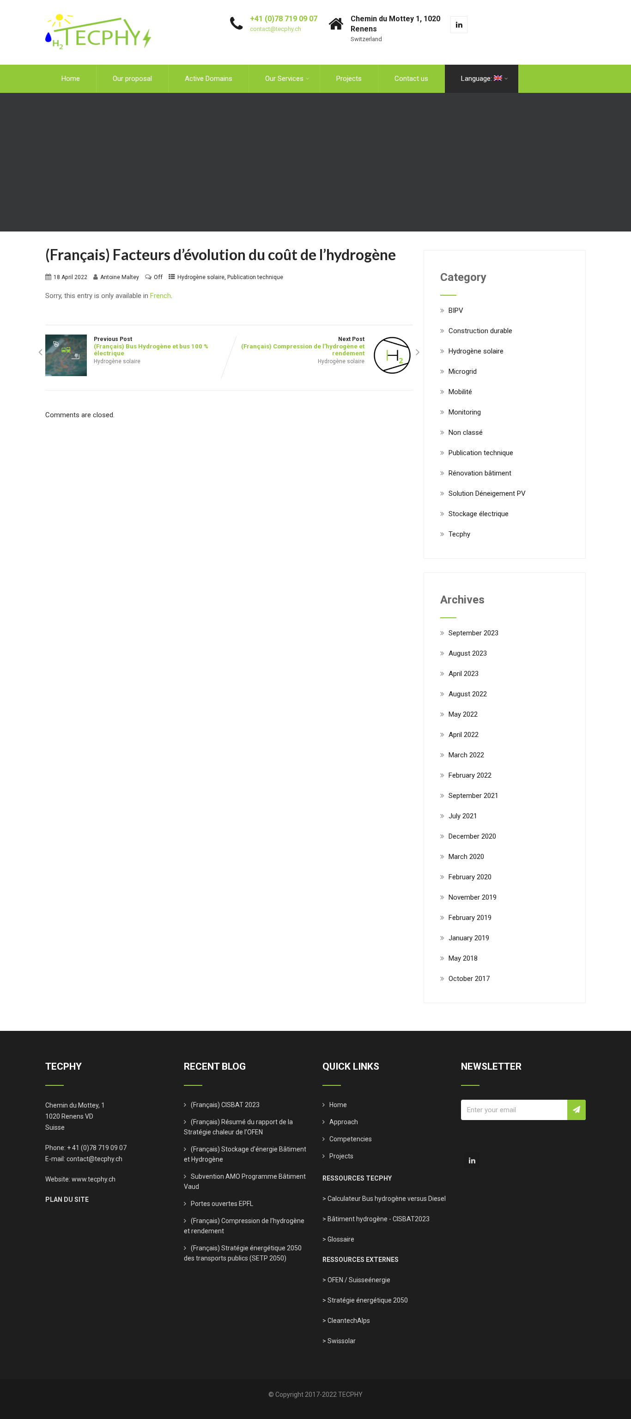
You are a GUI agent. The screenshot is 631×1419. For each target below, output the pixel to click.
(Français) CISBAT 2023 (225, 1104)
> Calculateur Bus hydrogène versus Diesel (384, 1198)
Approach (343, 1122)
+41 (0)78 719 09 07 (283, 18)
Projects (349, 78)
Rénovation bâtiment (480, 473)
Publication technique (255, 277)
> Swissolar (339, 1341)
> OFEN (332, 1280)
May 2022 (463, 714)
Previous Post (151, 346)
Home (70, 78)
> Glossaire (338, 1239)
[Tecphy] (98, 4)
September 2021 (473, 796)
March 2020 (466, 857)
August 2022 (468, 694)
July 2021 (463, 816)
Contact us (411, 78)
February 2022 (470, 775)
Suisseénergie (369, 1280)
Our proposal (132, 78)
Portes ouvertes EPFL (222, 1203)
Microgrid (463, 371)
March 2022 (466, 755)
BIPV (456, 310)
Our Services (284, 78)
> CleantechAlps (346, 1320)
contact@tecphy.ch (275, 28)
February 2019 (470, 918)
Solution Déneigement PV (487, 493)
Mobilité (460, 392)
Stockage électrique (479, 514)
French (160, 296)
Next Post (302, 346)
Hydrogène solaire (200, 277)
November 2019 (473, 897)
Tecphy (459, 534)
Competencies (350, 1139)
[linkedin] (458, 24)
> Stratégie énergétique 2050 (365, 1300)
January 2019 (469, 938)
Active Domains (208, 78)
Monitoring (465, 412)
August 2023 (468, 653)
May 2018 (463, 958)
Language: (477, 78)
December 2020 (472, 836)
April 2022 (464, 735)
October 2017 (469, 978)
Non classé (466, 432)
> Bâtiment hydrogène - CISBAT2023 (376, 1219)
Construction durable (480, 331)
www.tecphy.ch (93, 1179)
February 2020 (470, 877)
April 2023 (464, 674)
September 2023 (473, 633)
